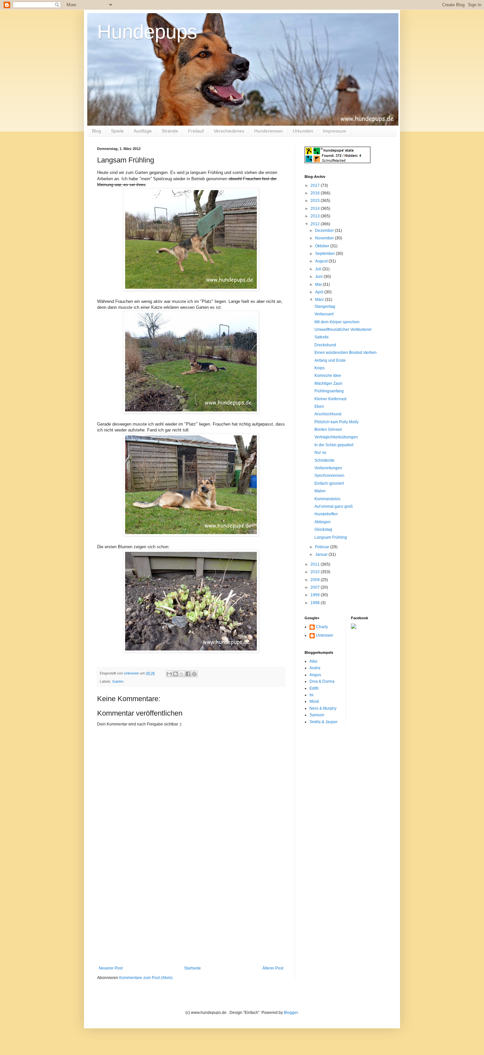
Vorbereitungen (328, 468)
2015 (315, 200)
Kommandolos (327, 499)
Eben (319, 406)
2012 (315, 224)
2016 (315, 193)
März (320, 299)
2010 (315, 572)
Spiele (117, 131)
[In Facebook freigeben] (188, 674)
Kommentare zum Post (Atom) (146, 977)
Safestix (321, 337)
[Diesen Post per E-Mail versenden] (169, 674)
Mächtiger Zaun (328, 383)
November (325, 238)
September (325, 253)
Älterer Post (272, 968)
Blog (96, 131)
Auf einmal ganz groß (333, 506)
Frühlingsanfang (329, 391)
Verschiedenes (229, 131)
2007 (315, 587)
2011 (315, 564)
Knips (319, 368)
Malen (320, 491)
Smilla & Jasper (323, 722)
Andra (314, 668)
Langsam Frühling (330, 537)
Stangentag (324, 306)
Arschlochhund (327, 414)
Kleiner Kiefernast (330, 399)
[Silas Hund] (353, 627)
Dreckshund (325, 345)
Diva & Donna (322, 681)
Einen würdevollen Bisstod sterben (345, 352)
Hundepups (147, 32)
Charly (322, 627)
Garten (117, 681)
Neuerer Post (110, 968)
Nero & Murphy (322, 708)
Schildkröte (324, 460)
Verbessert (324, 314)
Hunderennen (268, 131)
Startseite (192, 968)
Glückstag (323, 529)
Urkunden (303, 131)
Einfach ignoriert (329, 483)
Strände (170, 131)
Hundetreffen (326, 514)
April (319, 292)
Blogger (291, 1012)
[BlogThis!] (175, 674)
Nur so (320, 452)
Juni (319, 276)
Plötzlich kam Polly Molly (336, 422)
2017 (315, 185)
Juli (318, 269)
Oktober (322, 246)
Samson (316, 715)
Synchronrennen (329, 475)
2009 (315, 579)
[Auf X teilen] (181, 674)
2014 (315, 208)
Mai (319, 284)
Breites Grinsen (328, 429)
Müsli (314, 701)
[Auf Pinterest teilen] (194, 674)
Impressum (334, 131)
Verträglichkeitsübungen (336, 437)
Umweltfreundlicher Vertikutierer (343, 329)
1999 (315, 595)
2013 (315, 216)
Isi (311, 695)
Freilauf (196, 131)
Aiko (313, 661)
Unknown (324, 635)
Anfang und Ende (330, 360)
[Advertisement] (191, 916)
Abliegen (322, 522)
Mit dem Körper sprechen (337, 322)
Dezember (325, 230)
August (322, 261)
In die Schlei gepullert (333, 445)
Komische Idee (327, 375)
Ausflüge (143, 131)
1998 (315, 603)
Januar (322, 554)
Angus (315, 675)
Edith (314, 688)
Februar (322, 547)
